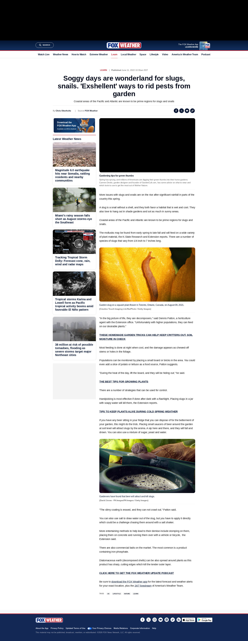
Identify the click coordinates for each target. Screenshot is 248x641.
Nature (127, 594)
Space (143, 54)
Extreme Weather (99, 54)
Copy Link (192, 110)
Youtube (160, 620)
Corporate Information (140, 628)
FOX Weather (91, 111)
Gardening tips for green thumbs (116, 175)
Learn (114, 54)
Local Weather (128, 54)
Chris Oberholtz (63, 111)
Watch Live (44, 54)
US (108, 594)
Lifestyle (154, 54)
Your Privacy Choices (101, 628)
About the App (42, 628)
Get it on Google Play (204, 620)
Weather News (60, 54)
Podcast (205, 54)
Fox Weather (124, 45)
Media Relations (121, 628)
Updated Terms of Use (75, 628)
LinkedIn (166, 620)
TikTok (172, 620)
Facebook (176, 110)
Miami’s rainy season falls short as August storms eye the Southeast (73, 219)
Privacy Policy (57, 628)
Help (154, 628)
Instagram (154, 620)
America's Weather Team (185, 54)
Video (165, 54)
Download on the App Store (188, 620)
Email (187, 110)
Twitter (181, 110)
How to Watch (79, 54)
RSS (179, 620)
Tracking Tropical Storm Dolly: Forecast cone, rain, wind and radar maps (72, 261)
